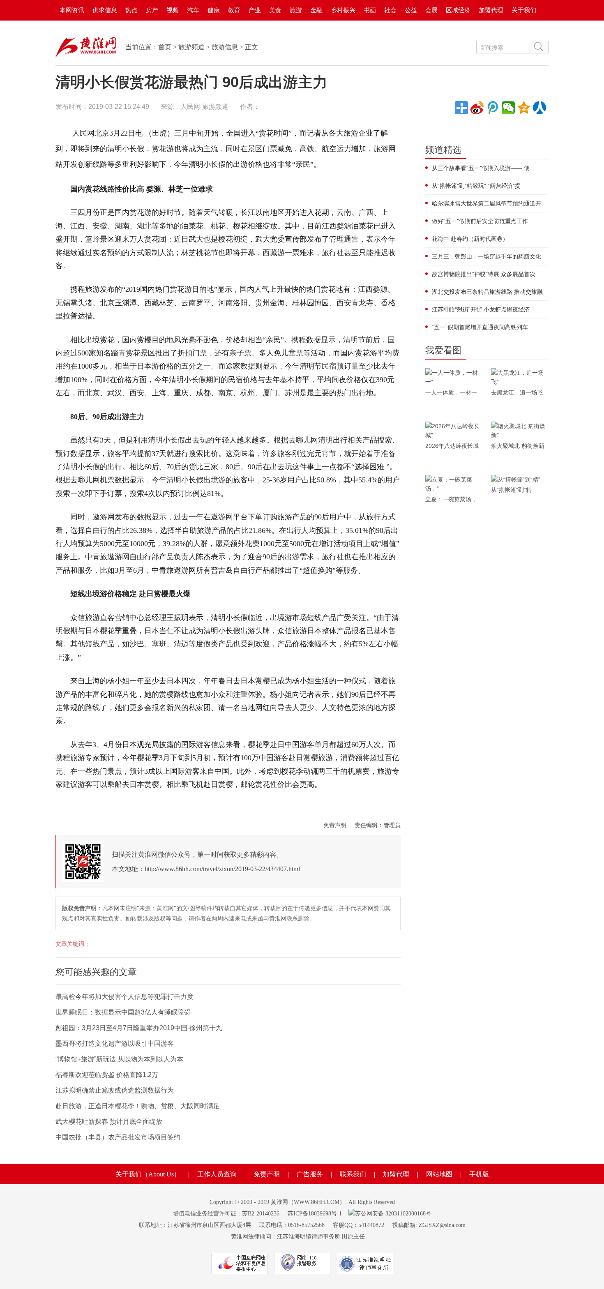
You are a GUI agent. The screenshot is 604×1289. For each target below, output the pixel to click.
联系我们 (353, 1174)
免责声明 (334, 825)
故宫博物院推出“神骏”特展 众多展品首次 (483, 274)
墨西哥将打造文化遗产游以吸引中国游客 (114, 1043)
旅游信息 (225, 47)
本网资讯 (72, 10)
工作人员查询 (217, 1174)
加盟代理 (491, 10)
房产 (152, 10)
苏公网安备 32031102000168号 (393, 1214)
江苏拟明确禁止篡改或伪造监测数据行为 (114, 1090)
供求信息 (104, 10)
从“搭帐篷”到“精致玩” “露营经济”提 (476, 185)
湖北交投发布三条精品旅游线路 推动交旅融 (487, 291)
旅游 (296, 10)
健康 (213, 10)
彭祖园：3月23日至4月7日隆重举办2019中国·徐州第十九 (138, 1027)
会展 (431, 10)
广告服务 (310, 1174)
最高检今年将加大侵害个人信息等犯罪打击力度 (124, 996)
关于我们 (524, 10)
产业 (255, 10)
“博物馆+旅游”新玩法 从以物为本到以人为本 (119, 1059)
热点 (131, 10)
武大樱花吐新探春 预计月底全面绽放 (108, 1121)
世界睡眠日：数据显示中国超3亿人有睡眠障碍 (123, 1012)
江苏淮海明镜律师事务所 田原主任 (321, 1237)
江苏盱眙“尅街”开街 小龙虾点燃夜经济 (481, 309)
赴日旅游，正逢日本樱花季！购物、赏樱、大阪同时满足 (137, 1105)
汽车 (193, 10)
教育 (234, 10)
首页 (164, 47)
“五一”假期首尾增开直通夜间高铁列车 (480, 327)
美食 (275, 10)
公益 (411, 10)
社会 (390, 10)
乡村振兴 (343, 10)
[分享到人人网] (539, 107)
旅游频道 (191, 47)
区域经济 (458, 10)
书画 (370, 10)
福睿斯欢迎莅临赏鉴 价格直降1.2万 (106, 1074)
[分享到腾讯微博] (492, 107)
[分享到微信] (508, 107)
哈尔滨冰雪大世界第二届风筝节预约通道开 (486, 203)
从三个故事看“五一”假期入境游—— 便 (481, 168)
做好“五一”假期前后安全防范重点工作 (480, 221)
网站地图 (439, 1174)
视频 (172, 10)
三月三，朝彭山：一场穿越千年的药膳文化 (486, 256)
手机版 (479, 1174)
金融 (316, 10)
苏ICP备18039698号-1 (315, 1214)
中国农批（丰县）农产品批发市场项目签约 (117, 1137)
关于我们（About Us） (147, 1174)
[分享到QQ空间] (523, 107)
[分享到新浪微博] (477, 107)
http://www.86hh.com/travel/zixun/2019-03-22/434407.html (222, 868)
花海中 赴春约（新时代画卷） (470, 238)
